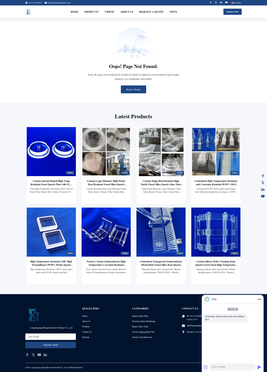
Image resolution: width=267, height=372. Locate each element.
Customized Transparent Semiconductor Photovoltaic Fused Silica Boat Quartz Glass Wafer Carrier (161, 265)
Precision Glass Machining (143, 321)
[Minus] (259, 299)
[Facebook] (210, 2)
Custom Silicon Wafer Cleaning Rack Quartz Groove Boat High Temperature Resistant (215, 265)
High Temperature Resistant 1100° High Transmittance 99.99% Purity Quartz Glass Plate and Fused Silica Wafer (51, 265)
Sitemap (85, 337)
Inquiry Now (232, 11)
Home (74, 11)
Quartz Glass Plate (140, 315)
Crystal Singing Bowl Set (143, 331)
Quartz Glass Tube (140, 326)
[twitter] (33, 355)
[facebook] (27, 355)
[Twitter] (216, 2)
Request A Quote (151, 11)
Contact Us (87, 331)
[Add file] (206, 367)
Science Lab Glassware (142, 337)
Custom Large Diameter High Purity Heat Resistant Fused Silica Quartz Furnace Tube (106, 184)
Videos (109, 11)
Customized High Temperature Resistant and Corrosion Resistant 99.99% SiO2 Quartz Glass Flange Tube (216, 184)
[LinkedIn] (262, 189)
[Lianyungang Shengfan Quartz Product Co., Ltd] (28, 11)
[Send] (259, 367)
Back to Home (133, 89)
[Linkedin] (221, 2)
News (173, 11)
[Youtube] (226, 2)
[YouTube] (262, 196)
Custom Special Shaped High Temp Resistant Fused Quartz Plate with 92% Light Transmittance (51, 184)
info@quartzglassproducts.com (59, 2)
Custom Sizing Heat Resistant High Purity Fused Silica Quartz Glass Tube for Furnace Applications (161, 184)
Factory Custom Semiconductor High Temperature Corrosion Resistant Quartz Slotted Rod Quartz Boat (106, 265)
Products (91, 11)
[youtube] (39, 355)
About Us (126, 11)
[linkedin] (45, 355)
